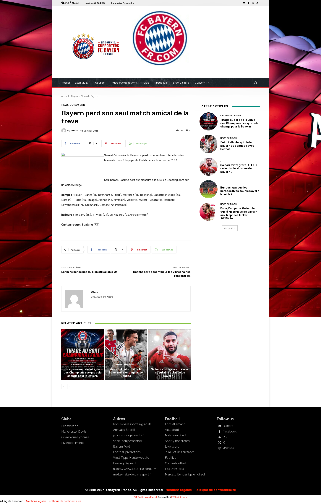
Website (228, 448)
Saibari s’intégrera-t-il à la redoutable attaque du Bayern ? (169, 373)
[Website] (219, 448)
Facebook (229, 431)
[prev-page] (63, 386)
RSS (225, 437)
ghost (74, 130)
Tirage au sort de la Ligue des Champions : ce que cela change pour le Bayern (83, 373)
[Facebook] (248, 3)
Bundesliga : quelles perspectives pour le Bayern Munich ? (239, 191)
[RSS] (253, 3)
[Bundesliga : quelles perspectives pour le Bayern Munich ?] (209, 189)
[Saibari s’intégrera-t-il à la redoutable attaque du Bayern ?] (169, 354)
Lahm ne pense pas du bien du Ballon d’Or (89, 272)
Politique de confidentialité (215, 490)
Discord (228, 425)
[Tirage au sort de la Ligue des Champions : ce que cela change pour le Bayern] (82, 354)
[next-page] (69, 386)
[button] (255, 83)
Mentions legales (179, 490)
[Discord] (244, 3)
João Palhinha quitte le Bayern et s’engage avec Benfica (126, 373)
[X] (257, 3)
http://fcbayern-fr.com (102, 297)
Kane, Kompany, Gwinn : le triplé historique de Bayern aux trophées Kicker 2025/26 (238, 213)
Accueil (65, 96)
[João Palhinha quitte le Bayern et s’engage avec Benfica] (126, 354)
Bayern (75, 96)
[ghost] (64, 130)
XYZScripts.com (179, 497)
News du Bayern (89, 96)
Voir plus (228, 228)
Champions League (82, 365)
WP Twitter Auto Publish (146, 497)
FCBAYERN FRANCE (81, 21)
